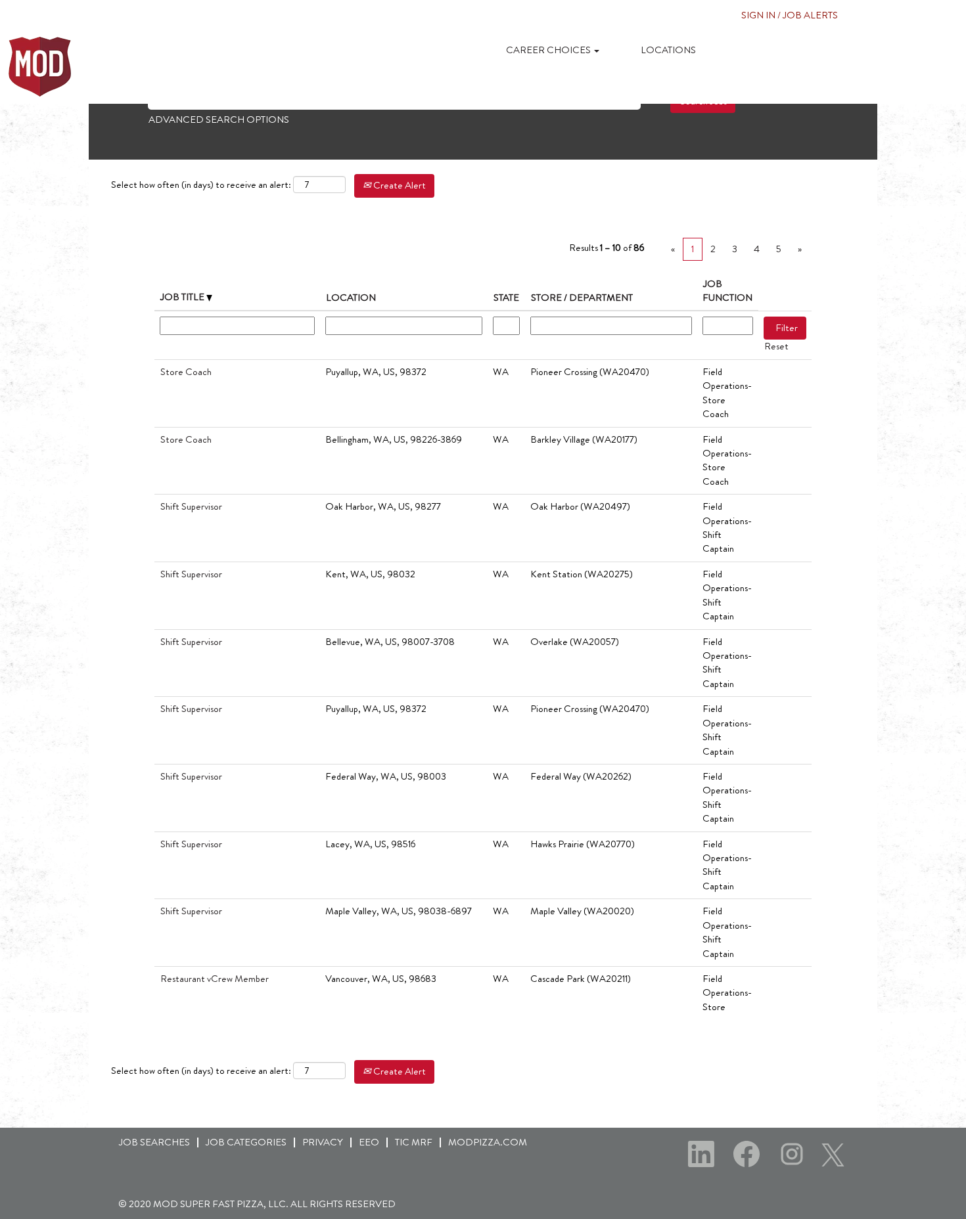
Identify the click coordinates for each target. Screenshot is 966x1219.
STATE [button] (506, 297)
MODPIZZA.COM (487, 1142)
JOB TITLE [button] (183, 297)
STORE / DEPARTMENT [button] (582, 297)
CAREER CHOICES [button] (549, 50)
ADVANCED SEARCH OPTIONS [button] (219, 119)
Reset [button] (776, 346)
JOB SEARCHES (154, 1142)
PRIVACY (322, 1142)
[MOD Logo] (40, 66)
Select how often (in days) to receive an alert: (201, 185)
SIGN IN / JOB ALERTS (789, 15)
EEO (369, 1142)
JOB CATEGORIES (246, 1142)
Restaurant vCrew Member (214, 978)
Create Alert (398, 185)
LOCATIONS (668, 50)
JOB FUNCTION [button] (727, 291)
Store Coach (186, 372)
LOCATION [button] (351, 297)
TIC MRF (413, 1142)
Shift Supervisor (191, 506)
